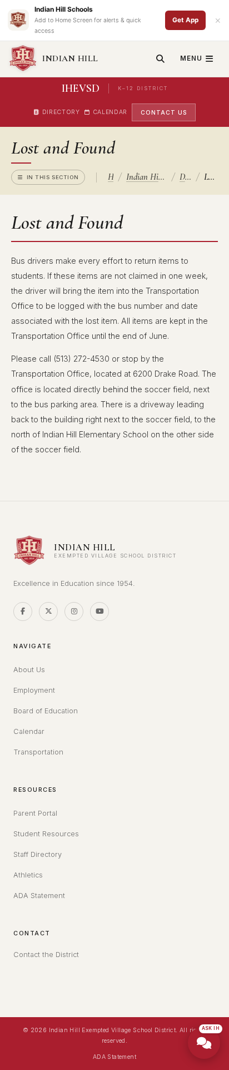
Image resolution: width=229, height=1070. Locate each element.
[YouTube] (99, 611)
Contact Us (164, 112)
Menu (191, 58)
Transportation (38, 752)
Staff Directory (37, 854)
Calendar (110, 112)
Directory (61, 112)
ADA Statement (39, 895)
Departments (185, 177)
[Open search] (160, 58)
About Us (29, 669)
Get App (185, 20)
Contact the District (46, 954)
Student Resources (46, 834)
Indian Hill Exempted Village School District (146, 177)
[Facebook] (22, 611)
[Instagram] (73, 611)
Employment (34, 690)
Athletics (28, 875)
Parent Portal (35, 813)
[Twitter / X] (48, 611)
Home (110, 177)
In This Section (53, 177)
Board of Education (45, 711)
